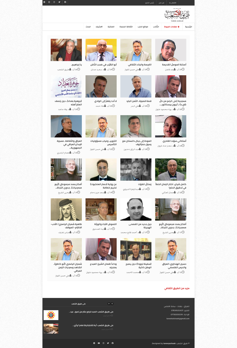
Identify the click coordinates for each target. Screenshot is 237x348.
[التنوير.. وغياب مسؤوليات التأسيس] (101, 126)
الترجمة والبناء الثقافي (139, 64)
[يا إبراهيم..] (66, 50)
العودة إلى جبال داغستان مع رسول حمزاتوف (136, 143)
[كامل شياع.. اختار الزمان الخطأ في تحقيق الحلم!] (170, 169)
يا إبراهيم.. (76, 64)
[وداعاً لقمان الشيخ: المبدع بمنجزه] (101, 249)
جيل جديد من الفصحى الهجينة (140, 226)
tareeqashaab (169, 343)
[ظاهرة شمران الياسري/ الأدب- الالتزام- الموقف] (66, 209)
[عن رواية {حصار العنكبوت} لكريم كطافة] (101, 169)
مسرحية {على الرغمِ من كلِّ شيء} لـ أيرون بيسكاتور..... (172, 103)
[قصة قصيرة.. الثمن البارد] (135, 86)
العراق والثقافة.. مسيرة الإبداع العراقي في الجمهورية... (69, 144)
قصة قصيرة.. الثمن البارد (138, 101)
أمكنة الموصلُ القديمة (174, 64)
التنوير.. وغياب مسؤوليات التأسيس (103, 143)
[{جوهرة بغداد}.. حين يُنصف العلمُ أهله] (66, 86)
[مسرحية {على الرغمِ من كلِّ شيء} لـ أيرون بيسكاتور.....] (170, 86)
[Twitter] (59, 2)
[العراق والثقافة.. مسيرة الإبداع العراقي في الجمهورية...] (66, 126)
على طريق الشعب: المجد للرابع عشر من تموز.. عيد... (91, 312)
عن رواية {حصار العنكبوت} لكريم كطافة (103, 186)
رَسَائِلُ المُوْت (144, 184)
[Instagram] (103, 343)
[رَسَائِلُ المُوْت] (135, 169)
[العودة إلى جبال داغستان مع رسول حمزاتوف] (135, 126)
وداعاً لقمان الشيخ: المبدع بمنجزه (103, 266)
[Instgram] (54, 2)
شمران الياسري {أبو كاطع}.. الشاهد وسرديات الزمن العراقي (67, 267)
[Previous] (112, 303)
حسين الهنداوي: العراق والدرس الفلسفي (174, 266)
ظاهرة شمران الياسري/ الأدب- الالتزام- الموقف (66, 226)
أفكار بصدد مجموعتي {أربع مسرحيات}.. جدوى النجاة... (68, 186)
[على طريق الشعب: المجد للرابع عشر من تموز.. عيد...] (51, 315)
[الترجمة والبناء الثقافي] (135, 50)
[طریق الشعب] (177, 15)
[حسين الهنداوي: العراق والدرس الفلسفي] (170, 249)
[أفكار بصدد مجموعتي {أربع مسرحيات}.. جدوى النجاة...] (66, 169)
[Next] (109, 303)
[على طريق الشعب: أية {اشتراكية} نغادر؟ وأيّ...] (51, 329)
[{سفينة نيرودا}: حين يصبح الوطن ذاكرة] (135, 249)
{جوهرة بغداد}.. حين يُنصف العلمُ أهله (68, 103)
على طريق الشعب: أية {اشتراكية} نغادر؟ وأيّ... (92, 325)
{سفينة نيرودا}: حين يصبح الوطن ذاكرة (138, 266)
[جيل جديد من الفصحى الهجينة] (135, 209)
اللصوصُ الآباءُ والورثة (105, 224)
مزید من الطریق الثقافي (176, 288)
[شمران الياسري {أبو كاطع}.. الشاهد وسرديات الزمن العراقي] (66, 249)
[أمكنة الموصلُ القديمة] (170, 50)
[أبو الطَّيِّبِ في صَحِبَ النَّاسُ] (101, 50)
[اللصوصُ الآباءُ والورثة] (101, 209)
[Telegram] (44, 2)
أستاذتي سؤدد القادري (174, 141)
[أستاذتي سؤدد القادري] (170, 126)
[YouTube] (49, 2)
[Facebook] (65, 2)
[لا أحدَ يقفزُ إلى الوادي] (101, 86)
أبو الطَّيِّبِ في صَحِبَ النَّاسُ (103, 64)
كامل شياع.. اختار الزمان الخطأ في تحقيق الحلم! (170, 186)
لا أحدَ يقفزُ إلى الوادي (105, 101)
